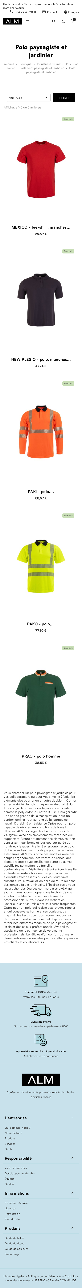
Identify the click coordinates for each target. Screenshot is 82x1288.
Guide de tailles (14, 1238)
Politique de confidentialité (45, 1276)
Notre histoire (13, 1133)
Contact (52, 12)
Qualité (9, 1184)
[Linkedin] (49, 1105)
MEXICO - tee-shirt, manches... (41, 227)
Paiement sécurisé (16, 1203)
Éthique (9, 1178)
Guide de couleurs (16, 1248)
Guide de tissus (14, 1243)
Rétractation (12, 1213)
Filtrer (64, 97)
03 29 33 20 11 (26, 12)
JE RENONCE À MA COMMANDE (55, 1280)
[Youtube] (33, 1105)
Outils (8, 1149)
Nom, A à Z (28, 97)
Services (10, 1143)
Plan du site (12, 1219)
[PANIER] (73, 21)
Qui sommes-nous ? (17, 1127)
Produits (10, 1138)
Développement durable (20, 1173)
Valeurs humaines (16, 1168)
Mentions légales (14, 1276)
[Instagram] (41, 1105)
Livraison (10, 1208)
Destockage (12, 1254)
